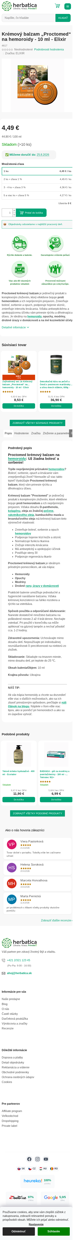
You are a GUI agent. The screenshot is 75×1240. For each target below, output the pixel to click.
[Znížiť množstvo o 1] (14, 215)
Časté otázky (10, 1013)
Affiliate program (12, 1111)
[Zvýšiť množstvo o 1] (14, 211)
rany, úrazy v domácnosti (42, 585)
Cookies (7, 1082)
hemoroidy (34, 316)
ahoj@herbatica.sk (19, 973)
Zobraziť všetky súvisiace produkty (37, 423)
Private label (9, 1125)
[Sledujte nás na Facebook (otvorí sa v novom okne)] (29, 1159)
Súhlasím (53, 1231)
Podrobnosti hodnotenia (49, 49)
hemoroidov (56, 469)
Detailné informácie (14, 327)
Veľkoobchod (10, 1115)
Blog (5, 1004)
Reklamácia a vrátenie (15, 1067)
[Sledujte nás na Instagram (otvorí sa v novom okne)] (37, 1159)
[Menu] (67, 6)
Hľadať (63, 18)
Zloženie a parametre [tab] (56, 433)
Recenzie (8, 1028)
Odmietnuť (19, 1231)
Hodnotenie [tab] (21, 433)
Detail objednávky (13, 1062)
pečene (48, 510)
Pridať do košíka (34, 212)
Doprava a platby (12, 1057)
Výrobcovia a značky (14, 1023)
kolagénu (14, 510)
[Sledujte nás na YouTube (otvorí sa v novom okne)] (45, 1159)
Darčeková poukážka (15, 1018)
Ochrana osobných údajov (18, 1077)
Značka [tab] (35, 433)
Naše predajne (11, 999)
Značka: (15, 53)
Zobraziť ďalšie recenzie (56, 920)
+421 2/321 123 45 (18, 960)
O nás (5, 1008)
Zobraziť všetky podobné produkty (37, 813)
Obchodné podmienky (15, 1072)
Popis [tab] (8, 433)
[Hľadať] (48, 4)
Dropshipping (10, 1120)
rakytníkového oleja (21, 514)
